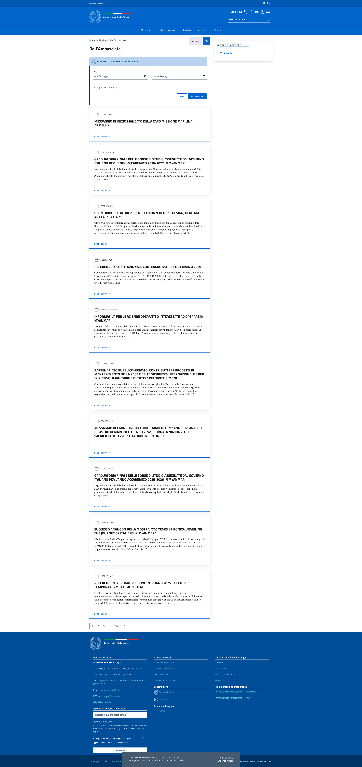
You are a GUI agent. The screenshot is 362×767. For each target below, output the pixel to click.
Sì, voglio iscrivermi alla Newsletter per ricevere (112, 738)
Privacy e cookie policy (115, 761)
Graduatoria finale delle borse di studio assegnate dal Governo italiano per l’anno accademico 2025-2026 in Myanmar (149, 477)
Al (154, 71)
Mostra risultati (197, 96)
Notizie (103, 40)
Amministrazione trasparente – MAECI (233, 697)
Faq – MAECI (160, 711)
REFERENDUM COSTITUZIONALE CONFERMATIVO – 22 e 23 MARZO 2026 (147, 266)
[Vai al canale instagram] (261, 12)
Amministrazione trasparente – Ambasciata (235, 691)
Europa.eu (163, 699)
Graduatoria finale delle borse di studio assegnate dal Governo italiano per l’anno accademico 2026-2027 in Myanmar (149, 161)
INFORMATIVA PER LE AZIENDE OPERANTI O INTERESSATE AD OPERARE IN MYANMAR (149, 318)
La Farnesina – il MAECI (165, 662)
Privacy (136, 728)
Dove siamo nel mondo (164, 680)
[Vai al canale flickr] (267, 12)
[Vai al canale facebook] (250, 12)
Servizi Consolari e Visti (225, 674)
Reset (182, 96)
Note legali (95, 761)
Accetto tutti (225, 761)
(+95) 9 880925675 (106, 680)
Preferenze (226, 758)
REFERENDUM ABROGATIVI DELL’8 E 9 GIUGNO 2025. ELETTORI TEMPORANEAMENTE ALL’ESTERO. (140, 584)
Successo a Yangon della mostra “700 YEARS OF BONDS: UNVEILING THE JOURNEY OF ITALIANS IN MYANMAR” (148, 531)
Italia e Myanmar (223, 668)
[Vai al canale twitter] (244, 12)
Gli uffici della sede (102, 702)
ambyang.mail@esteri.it (112, 690)
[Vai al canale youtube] (256, 12)
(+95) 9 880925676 (127, 680)
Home (92, 40)
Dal (95, 71)
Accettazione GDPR (103, 721)
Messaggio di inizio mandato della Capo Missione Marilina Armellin (143, 123)
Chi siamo (219, 662)
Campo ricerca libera (105, 87)
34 (116, 626)
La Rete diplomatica (163, 668)
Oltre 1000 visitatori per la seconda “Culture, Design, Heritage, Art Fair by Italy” (147, 214)
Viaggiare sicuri (161, 674)
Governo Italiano (96, 3)
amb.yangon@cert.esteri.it (110, 696)
